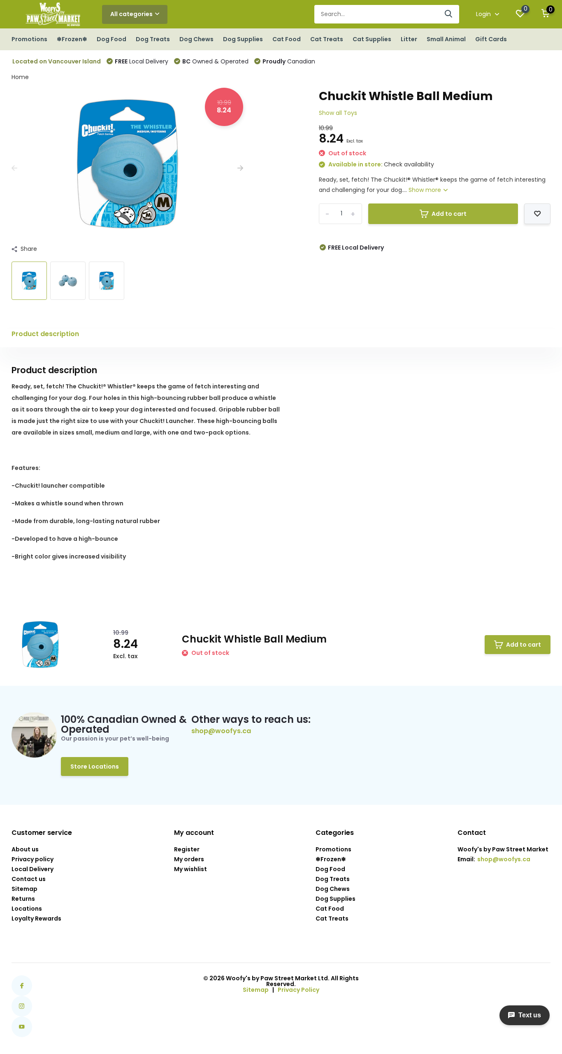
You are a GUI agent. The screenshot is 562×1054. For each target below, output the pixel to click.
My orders (189, 859)
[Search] (449, 14)
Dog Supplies (243, 39)
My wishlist (190, 869)
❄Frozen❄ (72, 39)
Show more (426, 190)
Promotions (29, 39)
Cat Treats (326, 39)
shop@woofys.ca (221, 731)
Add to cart (449, 214)
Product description (45, 334)
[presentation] (14, 168)
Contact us (29, 879)
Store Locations (94, 766)
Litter (409, 39)
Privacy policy (32, 859)
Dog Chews (196, 39)
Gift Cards (491, 39)
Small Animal (446, 39)
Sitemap (24, 889)
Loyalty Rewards (36, 918)
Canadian (288, 61)
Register (187, 849)
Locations (27, 908)
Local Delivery (141, 61)
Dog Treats (153, 39)
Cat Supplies (372, 39)
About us (25, 849)
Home (20, 77)
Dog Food (111, 39)
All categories (131, 14)
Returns (23, 899)
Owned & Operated (215, 61)
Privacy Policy (298, 990)
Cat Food (286, 39)
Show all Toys (338, 113)
